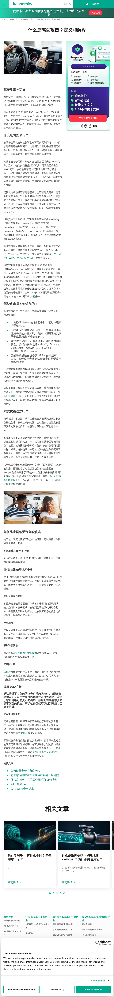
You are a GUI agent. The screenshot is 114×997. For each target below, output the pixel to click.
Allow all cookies (93, 989)
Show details (98, 980)
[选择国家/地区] (65, 4)
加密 (32, 296)
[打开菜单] (4, 4)
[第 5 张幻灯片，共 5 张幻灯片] (64, 893)
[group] (30, 854)
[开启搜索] (70, 4)
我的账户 (95, 4)
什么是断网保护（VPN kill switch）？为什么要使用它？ (82, 857)
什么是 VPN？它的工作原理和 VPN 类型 (34, 779)
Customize (55, 989)
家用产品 (8, 916)
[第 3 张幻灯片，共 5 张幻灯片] (57, 893)
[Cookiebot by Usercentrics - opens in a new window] (98, 943)
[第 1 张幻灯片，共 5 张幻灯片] (50, 893)
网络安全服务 (87, 924)
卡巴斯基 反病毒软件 (12, 921)
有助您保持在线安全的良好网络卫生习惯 (35, 775)
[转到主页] (23, 4)
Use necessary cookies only (21, 989)
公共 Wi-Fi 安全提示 (22, 788)
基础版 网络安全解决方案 (63, 924)
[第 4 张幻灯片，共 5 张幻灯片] (60, 893)
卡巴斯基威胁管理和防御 (92, 930)
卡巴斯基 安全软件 (11, 926)
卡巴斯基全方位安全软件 (45, 752)
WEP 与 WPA (18, 784)
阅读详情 (13, 882)
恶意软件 (10, 396)
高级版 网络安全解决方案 (63, 935)
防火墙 (7, 671)
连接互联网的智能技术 (25, 653)
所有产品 (29, 933)
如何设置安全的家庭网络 (25, 770)
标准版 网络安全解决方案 (63, 930)
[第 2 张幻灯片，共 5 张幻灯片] (53, 893)
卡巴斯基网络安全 (89, 935)
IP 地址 (24, 733)
